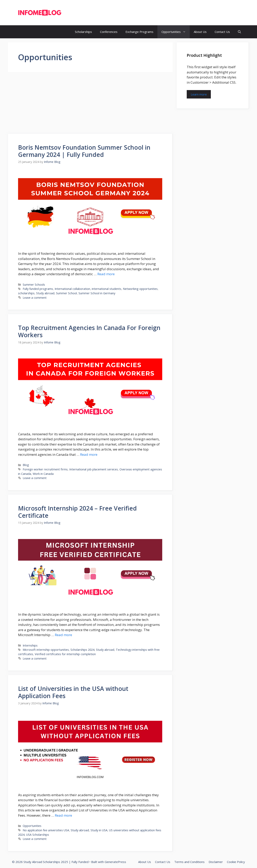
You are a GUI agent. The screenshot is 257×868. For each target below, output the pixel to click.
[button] (239, 31)
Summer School (66, 293)
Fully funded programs (38, 289)
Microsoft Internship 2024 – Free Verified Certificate (77, 512)
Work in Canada (43, 474)
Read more (106, 274)
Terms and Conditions (189, 862)
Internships (30, 645)
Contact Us (222, 32)
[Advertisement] (90, 104)
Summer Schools (34, 284)
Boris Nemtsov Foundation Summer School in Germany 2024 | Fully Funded (84, 151)
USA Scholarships (37, 835)
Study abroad (45, 293)
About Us (200, 32)
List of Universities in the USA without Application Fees (73, 692)
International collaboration (72, 289)
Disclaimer (216, 862)
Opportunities (171, 32)
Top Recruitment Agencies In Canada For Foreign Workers (89, 331)
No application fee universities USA (46, 830)
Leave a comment (35, 297)
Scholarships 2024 (82, 650)
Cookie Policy (236, 862)
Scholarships (83, 32)
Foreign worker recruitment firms (45, 469)
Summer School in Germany (97, 293)
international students (106, 289)
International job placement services (93, 469)
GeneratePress (115, 862)
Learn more (199, 94)
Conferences (108, 32)
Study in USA (99, 830)
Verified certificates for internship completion (65, 654)
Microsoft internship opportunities (46, 650)
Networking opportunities (140, 289)
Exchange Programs (139, 32)
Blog (26, 465)
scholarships (26, 293)
